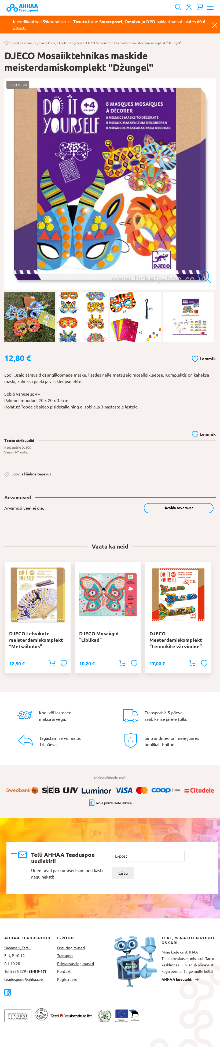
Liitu (123, 873)
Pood (15, 43)
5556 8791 (19, 971)
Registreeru (67, 979)
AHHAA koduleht (177, 979)
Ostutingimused (71, 948)
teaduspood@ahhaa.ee (23, 979)
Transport (65, 956)
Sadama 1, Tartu (17, 948)
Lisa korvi (51, 663)
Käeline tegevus (33, 43)
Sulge (214, 25)
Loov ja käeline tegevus (65, 43)
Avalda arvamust (178, 508)
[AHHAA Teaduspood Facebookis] (30, 992)
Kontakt (64, 971)
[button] (204, 358)
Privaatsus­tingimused (75, 964)
